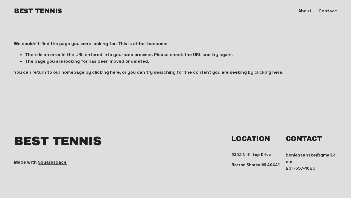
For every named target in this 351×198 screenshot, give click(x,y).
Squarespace (52, 162)
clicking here (106, 72)
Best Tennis (38, 11)
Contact (328, 11)
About (305, 11)
